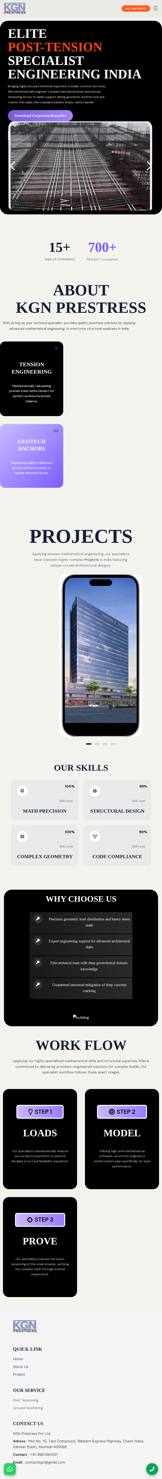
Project (19, 1374)
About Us (20, 1367)
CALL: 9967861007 (136, 8)
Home (18, 1359)
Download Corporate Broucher (40, 115)
